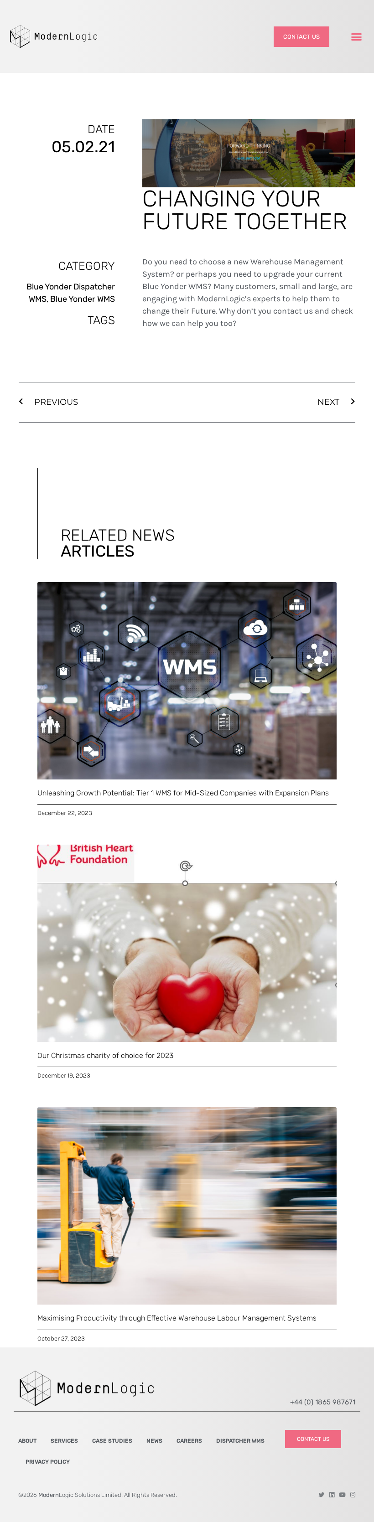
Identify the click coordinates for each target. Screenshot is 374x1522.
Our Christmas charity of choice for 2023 (105, 1055)
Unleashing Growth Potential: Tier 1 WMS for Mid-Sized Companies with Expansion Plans (183, 793)
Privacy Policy (48, 1462)
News (154, 1441)
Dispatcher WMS (240, 1441)
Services (64, 1441)
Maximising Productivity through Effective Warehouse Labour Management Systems (177, 1318)
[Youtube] (342, 1495)
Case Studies (112, 1441)
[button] (356, 36)
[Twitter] (321, 1495)
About (27, 1441)
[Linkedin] (332, 1495)
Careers (189, 1441)
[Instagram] (353, 1495)
